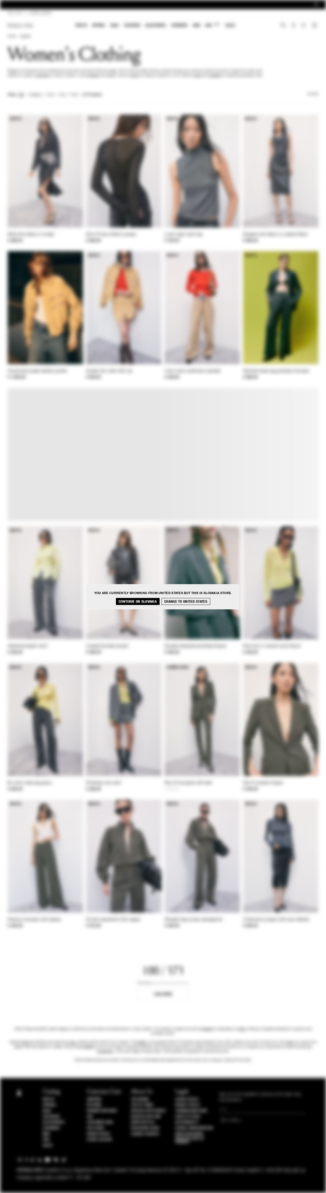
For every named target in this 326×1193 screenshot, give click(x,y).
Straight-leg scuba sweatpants (194, 920)
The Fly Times (142, 1105)
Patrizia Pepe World (148, 1111)
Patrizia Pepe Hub (146, 1116)
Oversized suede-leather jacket (37, 371)
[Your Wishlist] (304, 26)
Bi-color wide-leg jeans (30, 783)
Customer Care (100, 1122)
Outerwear (42, 75)
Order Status (98, 1134)
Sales (230, 25)
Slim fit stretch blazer (263, 783)
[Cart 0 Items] (315, 26)
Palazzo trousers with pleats (34, 920)
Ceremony (179, 25)
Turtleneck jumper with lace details (276, 920)
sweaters (215, 75)
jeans (289, 1042)
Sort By (312, 94)
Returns (94, 1105)
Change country (145, 1134)
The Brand (140, 1099)
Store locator (99, 1139)
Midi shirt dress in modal (31, 235)
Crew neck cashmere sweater (193, 371)
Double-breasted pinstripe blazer (196, 646)
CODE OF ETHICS (187, 1116)
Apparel (98, 25)
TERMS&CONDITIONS (191, 1111)
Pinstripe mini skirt (103, 783)
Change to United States (185, 601)
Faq (90, 1116)
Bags (115, 25)
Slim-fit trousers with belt (188, 783)
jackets (141, 1042)
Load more (163, 994)
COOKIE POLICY (187, 1099)
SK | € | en (15, 13)
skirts (135, 75)
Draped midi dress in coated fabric (275, 235)
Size (62, 94)
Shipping (94, 1099)
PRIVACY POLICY (187, 1105)
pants (198, 75)
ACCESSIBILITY (187, 1122)
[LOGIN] (293, 26)
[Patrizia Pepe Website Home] (20, 26)
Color (51, 94)
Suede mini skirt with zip (109, 371)
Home (12, 36)
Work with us (142, 1122)
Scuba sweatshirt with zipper (113, 920)
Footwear (132, 25)
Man (196, 25)
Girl (212, 25)
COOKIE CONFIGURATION (194, 1128)
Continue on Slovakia (138, 601)
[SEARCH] (283, 26)
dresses (93, 75)
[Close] (316, 4)
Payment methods (102, 1111)
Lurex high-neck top (183, 235)
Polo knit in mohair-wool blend (271, 646)
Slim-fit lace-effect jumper (111, 235)
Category (35, 94)
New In (81, 25)
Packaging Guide (145, 1128)
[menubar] (155, 26)
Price (73, 94)
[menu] (155, 26)
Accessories (155, 25)
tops (73, 1042)
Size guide (95, 1128)
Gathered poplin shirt (27, 646)
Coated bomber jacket (107, 646)
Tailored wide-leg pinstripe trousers (276, 371)
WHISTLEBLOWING (189, 1134)
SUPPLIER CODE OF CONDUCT (189, 1140)
